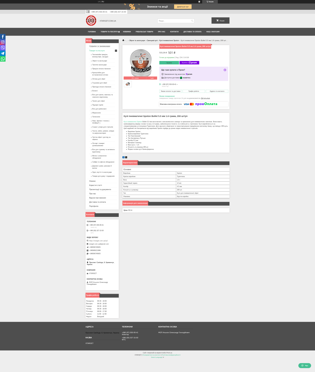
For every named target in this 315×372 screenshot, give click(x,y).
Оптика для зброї (98, 79)
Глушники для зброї (99, 83)
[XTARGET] (91, 21)
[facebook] (123, 158)
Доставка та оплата (192, 32)
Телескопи (96, 117)
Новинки (127, 32)
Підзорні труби (97, 105)
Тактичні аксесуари (99, 65)
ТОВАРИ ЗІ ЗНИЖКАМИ (99, 46)
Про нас (161, 32)
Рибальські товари (144, 32)
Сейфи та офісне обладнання (103, 162)
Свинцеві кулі (152, 40)
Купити (169, 63)
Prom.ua (169, 353)
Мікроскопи (96, 113)
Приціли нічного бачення (101, 69)
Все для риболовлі (99, 109)
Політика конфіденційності (171, 355)
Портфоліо (93, 206)
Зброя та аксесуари (137, 40)
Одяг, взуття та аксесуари (102, 172)
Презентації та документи (100, 189)
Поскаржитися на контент (151, 355)
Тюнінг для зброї (98, 101)
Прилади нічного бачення (101, 87)
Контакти (174, 32)
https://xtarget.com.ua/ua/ (98, 241)
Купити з (185, 63)
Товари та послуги (109, 32)
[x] (126, 158)
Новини (92, 181)
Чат (306, 366)
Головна (92, 32)
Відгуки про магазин (97, 198)
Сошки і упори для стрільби (102, 127)
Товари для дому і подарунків (103, 176)
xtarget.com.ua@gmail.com (99, 244)
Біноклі (95, 91)
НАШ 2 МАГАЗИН (213, 32)
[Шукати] (192, 21)
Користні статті (95, 185)
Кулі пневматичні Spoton (169, 40)
